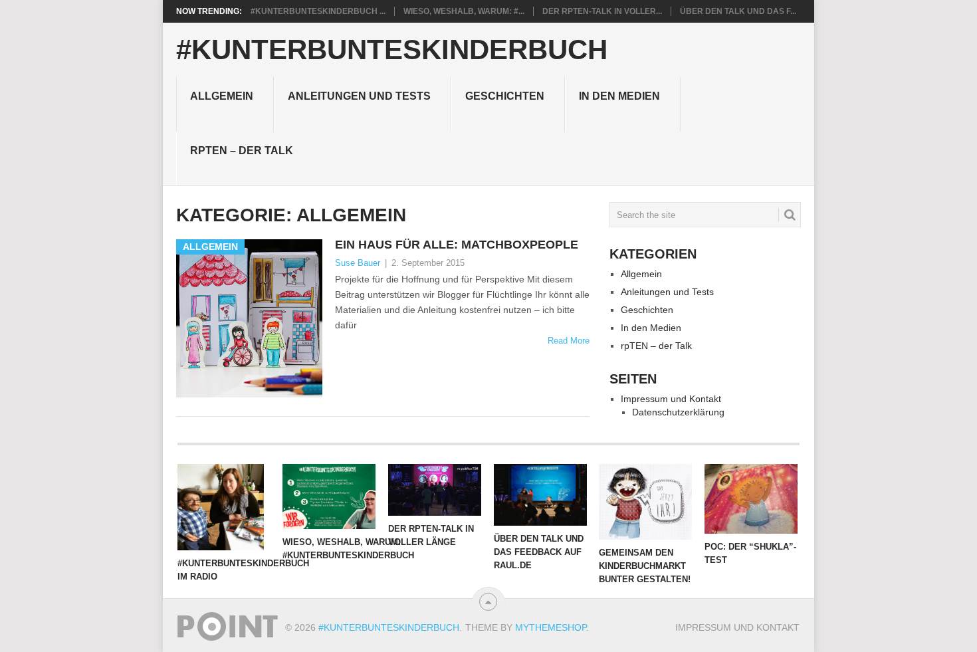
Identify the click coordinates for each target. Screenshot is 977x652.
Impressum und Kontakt (671, 398)
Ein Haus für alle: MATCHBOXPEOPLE (456, 244)
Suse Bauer (357, 263)
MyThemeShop (550, 627)
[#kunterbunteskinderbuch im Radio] (224, 507)
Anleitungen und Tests (359, 96)
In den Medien (619, 96)
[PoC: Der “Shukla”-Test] (751, 499)
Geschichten (504, 96)
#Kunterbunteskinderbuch (391, 50)
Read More (569, 341)
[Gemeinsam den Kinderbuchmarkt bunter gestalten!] (645, 502)
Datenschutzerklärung (678, 412)
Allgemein (221, 96)
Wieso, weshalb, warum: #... (463, 11)
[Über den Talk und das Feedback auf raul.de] (540, 495)
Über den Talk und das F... (738, 11)
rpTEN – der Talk (241, 150)
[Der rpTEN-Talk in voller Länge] (434, 490)
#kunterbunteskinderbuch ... (318, 11)
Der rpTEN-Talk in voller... (602, 11)
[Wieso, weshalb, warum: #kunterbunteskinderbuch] (329, 496)
